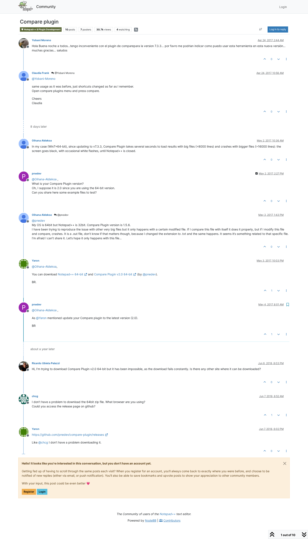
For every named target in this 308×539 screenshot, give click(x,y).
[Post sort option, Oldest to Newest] (260, 29)
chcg (35, 396)
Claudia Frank (40, 73)
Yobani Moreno (41, 40)
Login (42, 491)
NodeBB (150, 520)
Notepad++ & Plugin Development (42, 29)
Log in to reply (277, 29)
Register (29, 491)
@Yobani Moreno (64, 73)
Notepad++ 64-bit (70, 274)
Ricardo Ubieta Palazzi (46, 363)
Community (46, 6)
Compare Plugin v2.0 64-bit (113, 274)
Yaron (35, 260)
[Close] (285, 463)
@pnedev (63, 214)
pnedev (36, 173)
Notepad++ (168, 514)
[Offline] (25, 43)
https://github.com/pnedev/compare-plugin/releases (68, 434)
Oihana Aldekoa (42, 140)
